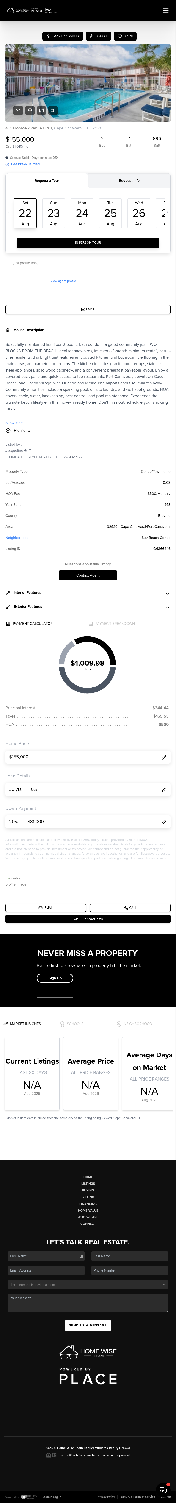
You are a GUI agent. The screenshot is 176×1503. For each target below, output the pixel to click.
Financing (88, 1204)
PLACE (126, 1448)
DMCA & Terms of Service (138, 1497)
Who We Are (88, 1217)
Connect (88, 1224)
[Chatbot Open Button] (163, 1490)
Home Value (88, 1211)
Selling (88, 1197)
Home (88, 1177)
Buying (88, 1190)
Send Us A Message (88, 1325)
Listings (88, 1184)
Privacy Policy (106, 1497)
